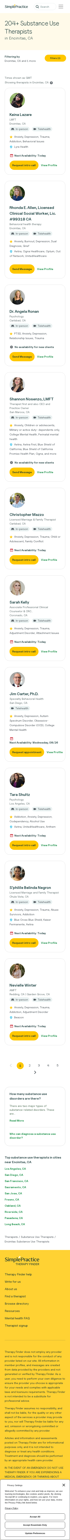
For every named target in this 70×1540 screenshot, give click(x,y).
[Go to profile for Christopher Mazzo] (35, 500)
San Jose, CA (13, 1193)
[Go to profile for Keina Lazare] (35, 100)
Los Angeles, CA (15, 1168)
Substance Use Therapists (37, 1236)
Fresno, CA (12, 1199)
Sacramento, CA (15, 1187)
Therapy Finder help (18, 1274)
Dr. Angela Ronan (24, 311)
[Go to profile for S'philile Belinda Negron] (35, 873)
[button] (35, 131)
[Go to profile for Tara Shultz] (35, 780)
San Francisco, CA (16, 1181)
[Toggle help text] (51, 82)
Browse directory (17, 1303)
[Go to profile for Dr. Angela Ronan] (35, 297)
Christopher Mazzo (27, 514)
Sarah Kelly (19, 602)
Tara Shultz (20, 794)
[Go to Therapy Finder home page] (16, 6)
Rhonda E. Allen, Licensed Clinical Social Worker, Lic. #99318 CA (33, 213)
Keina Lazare (21, 114)
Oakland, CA (13, 1205)
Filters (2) (55, 58)
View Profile (49, 165)
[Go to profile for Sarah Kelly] (35, 588)
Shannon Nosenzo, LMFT (32, 399)
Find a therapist (15, 1296)
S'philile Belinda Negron (30, 887)
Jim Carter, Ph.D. (24, 694)
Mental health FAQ (17, 1318)
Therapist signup (16, 1325)
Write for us (13, 1281)
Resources (12, 1311)
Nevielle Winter (23, 985)
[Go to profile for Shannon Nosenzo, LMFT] (35, 384)
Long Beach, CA (15, 1224)
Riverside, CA (14, 1211)
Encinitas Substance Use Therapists (27, 1241)
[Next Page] (35, 1072)
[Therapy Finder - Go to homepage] (33, 1262)
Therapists (11, 1236)
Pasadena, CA (14, 1218)
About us (11, 1289)
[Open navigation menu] (60, 6)
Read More (17, 1120)
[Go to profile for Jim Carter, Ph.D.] (35, 679)
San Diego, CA (14, 1174)
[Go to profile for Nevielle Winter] (35, 971)
